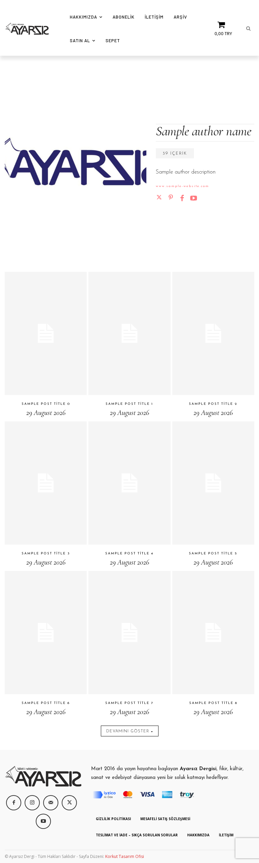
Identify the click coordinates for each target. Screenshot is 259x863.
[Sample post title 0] (46, 333)
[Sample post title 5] (213, 483)
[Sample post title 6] (46, 632)
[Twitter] (159, 197)
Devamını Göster (127, 731)
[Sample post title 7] (129, 632)
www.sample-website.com (182, 186)
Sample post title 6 (46, 703)
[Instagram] (32, 802)
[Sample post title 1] (129, 333)
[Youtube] (193, 197)
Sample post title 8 (213, 703)
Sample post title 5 (213, 553)
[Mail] (50, 802)
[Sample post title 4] (129, 483)
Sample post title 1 (129, 404)
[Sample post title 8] (213, 632)
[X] (69, 802)
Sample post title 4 (129, 553)
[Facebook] (182, 197)
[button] (248, 28)
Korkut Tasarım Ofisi (124, 856)
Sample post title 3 (46, 553)
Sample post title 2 (213, 404)
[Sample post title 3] (46, 483)
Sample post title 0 (46, 404)
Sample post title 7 (129, 703)
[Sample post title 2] (213, 333)
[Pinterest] (170, 197)
